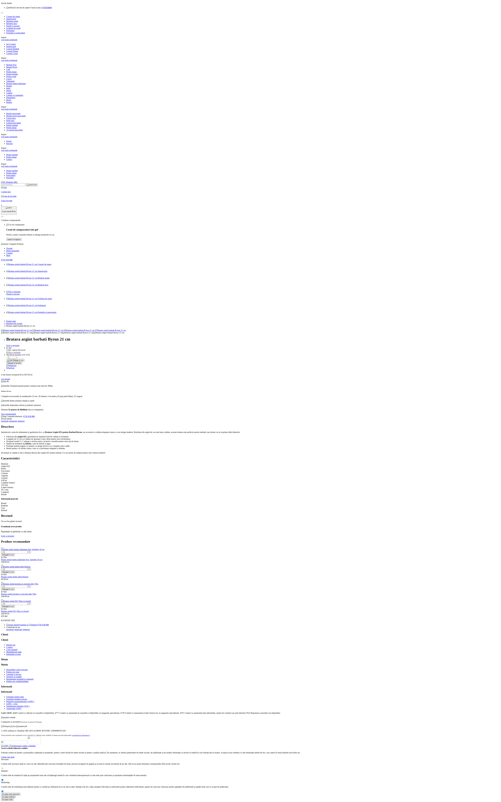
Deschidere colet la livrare (17, 670)
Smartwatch (11, 19)
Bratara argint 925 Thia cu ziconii (15, 611)
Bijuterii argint (12, 21)
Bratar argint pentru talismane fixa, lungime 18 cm (21, 559)
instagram (13, 421)
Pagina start (11, 321)
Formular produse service (16, 699)
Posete (9, 141)
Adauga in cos (17, 360)
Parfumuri (10, 30)
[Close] (2, 12)
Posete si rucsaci (13, 26)
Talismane (10, 81)
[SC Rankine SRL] (9, 182)
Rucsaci (9, 143)
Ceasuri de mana (13, 16)
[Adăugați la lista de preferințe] (2, 547)
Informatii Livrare (13, 654)
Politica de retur (12, 672)
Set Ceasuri (11, 44)
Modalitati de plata (14, 652)
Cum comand (11, 649)
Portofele (10, 178)
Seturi (8, 90)
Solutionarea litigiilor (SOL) (17, 706)
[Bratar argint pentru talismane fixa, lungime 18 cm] (22, 549)
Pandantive (10, 98)
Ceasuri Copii (12, 53)
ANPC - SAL (12, 704)
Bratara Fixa (11, 65)
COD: (8, 350)
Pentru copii (11, 76)
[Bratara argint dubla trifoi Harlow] (16, 567)
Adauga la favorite (14, 363)
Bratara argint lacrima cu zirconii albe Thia (18, 594)
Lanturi (9, 93)
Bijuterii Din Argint (14, 323)
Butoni (9, 102)
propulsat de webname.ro (81, 735)
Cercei (9, 79)
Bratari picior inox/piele (16, 116)
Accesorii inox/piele (14, 130)
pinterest (21, 421)
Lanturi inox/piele (13, 123)
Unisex (9, 159)
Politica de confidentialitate (17, 681)
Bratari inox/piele (13, 113)
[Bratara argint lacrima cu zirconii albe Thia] (19, 584)
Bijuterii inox (11, 23)
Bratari (9, 86)
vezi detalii (5, 379)
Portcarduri (10, 175)
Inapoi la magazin (14, 239)
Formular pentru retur (15, 697)
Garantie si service (13, 674)
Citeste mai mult (7, 757)
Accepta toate (7, 800)
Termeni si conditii (14, 677)
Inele (8, 88)
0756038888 (46, 8)
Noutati (9, 248)
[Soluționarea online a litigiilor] (22, 746)
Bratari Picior (11, 67)
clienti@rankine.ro (21, 625)
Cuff (8, 69)
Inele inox (10, 120)
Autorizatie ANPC (14, 708)
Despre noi (10, 645)
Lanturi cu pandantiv (14, 95)
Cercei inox (11, 118)
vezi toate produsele (9, 40)
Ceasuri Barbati (12, 49)
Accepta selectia (8, 797)
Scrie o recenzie (12, 345)
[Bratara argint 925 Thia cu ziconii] (16, 601)
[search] (32, 184)
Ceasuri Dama (12, 51)
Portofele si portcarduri (15, 33)
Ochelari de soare (13, 28)
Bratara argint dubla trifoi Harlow (15, 577)
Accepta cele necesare (10, 794)
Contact (9, 253)
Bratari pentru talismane (16, 83)
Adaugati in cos (8, 555)
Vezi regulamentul (8, 414)
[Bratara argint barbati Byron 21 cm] (16, 330)
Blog (8, 255)
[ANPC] (5, 746)
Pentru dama (11, 72)
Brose (8, 100)
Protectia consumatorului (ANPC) (20, 701)
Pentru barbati (12, 74)
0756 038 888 (7, 260)
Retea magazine (12, 251)
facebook (5, 421)
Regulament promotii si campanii (19, 679)
